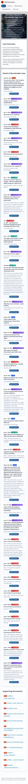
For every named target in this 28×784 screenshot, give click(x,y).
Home (3, 6)
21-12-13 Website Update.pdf (14, 747)
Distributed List (18, 6)
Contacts (9, 6)
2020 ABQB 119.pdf (12, 708)
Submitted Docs (6, 9)
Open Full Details (14, 93)
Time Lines (15, 9)
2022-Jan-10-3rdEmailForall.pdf (15, 742)
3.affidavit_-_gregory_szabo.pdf (15, 760)
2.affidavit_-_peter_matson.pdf (15, 703)
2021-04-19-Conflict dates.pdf (15, 720)
